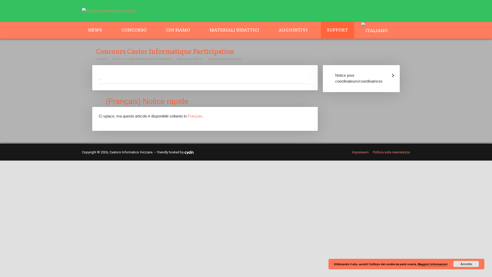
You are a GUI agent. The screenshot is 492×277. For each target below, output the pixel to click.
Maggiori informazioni (432, 264)
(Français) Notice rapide (224, 59)
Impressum (360, 152)
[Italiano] (377, 30)
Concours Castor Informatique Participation (142, 59)
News (95, 30)
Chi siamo (178, 30)
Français (195, 116)
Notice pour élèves (190, 59)
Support (337, 30)
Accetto (466, 264)
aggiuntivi (293, 30)
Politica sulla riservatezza (391, 152)
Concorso (134, 30)
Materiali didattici (234, 30)
